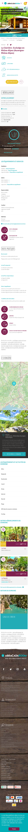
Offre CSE (3, 764)
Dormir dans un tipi (5, 716)
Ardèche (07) (8, 436)
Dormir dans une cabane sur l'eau (9, 705)
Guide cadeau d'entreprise (7, 744)
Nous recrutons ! (5, 780)
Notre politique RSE (5, 768)
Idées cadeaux (4, 741)
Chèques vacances (5, 766)
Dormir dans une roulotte (7, 710)
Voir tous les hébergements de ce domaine (11, 587)
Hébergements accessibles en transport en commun (13, 743)
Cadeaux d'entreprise (6, 762)
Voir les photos (14, 30)
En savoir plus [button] (6, 825)
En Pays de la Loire (5, 688)
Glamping (3, 730)
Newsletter (3, 761)
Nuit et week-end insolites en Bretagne (10, 683)
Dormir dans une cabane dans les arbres (11, 703)
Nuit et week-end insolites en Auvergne (10, 685)
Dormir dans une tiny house (7, 708)
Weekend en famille (6, 739)
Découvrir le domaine (14, 454)
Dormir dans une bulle (6, 707)
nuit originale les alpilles (12, 639)
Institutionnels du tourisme (7, 770)
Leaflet (14, 409)
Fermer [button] (14, 829)
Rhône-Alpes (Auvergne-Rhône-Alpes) (16, 38)
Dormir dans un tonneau (7, 714)
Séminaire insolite (5, 775)
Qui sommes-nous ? (10, 812)
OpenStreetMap (20, 409)
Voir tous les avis (8, 152)
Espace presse (19, 812)
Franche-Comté (5, 728)
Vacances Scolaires (5, 773)
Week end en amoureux (7, 737)
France (2, 38)
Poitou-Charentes (5, 732)
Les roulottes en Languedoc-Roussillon (10, 734)
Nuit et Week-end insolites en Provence (10, 687)
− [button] (2, 366)
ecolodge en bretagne (11, 641)
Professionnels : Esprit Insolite (8, 759)
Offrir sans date (13, 81)
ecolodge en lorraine (11, 634)
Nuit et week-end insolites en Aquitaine (10, 681)
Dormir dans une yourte (7, 712)
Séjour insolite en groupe (7, 771)
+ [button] (2, 364)
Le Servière (12, 40)
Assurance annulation (6, 779)
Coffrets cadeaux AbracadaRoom (9, 746)
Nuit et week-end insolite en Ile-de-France (11, 690)
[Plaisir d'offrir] (25, 3)
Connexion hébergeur (6, 777)
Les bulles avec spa (5, 735)
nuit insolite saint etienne (13, 344)
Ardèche (5, 40)
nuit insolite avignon (15, 643)
